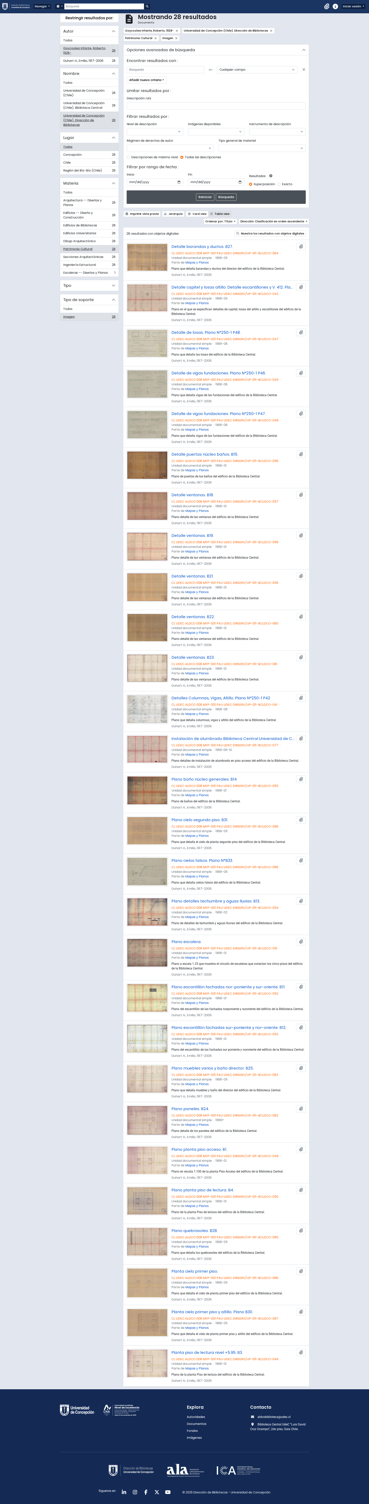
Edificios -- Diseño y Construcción (89, 215)
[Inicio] (17, 6)
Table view (222, 214)
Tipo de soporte (78, 299)
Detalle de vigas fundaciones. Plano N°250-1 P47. (218, 413)
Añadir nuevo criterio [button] (145, 80)
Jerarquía (175, 214)
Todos (67, 40)
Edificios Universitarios (89, 234)
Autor (68, 31)
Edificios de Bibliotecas (89, 226)
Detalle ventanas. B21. (192, 576)
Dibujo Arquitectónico (89, 242)
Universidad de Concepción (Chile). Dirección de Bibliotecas (89, 120)
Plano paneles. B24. (190, 1108)
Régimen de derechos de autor (150, 140)
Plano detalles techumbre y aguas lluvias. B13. (215, 901)
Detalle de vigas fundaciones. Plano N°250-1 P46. (218, 373)
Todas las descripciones (203, 157)
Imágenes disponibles (204, 124)
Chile (89, 163)
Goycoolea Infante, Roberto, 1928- (89, 50)
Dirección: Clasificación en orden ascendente (272, 221)
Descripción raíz (139, 98)
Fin (190, 174)
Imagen (89, 318)
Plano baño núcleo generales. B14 (204, 779)
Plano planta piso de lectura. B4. (202, 1190)
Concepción (89, 155)
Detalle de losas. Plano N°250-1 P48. (206, 332)
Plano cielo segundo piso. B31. (199, 820)
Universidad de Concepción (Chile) (89, 92)
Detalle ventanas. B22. (193, 616)
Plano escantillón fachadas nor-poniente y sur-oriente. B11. (228, 987)
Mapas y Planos (197, 262)
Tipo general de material (237, 140)
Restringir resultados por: (89, 18)
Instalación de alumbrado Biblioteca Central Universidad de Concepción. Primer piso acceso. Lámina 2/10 (233, 738)
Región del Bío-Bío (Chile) (89, 171)
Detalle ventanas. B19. (192, 535)
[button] (327, 6)
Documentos (196, 1424)
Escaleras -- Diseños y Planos (89, 273)
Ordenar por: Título (219, 221)
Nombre (71, 73)
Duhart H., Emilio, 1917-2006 (89, 62)
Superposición (264, 184)
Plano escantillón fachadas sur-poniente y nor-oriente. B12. (228, 1027)
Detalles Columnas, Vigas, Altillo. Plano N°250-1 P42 (220, 698)
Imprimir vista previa (144, 214)
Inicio (130, 174)
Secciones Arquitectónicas (89, 258)
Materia (70, 183)
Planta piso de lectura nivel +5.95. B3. (207, 1352)
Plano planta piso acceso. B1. (199, 1149)
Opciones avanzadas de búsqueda (161, 50)
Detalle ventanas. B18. (192, 495)
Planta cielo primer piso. (194, 1271)
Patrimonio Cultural (89, 250)
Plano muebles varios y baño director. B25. (212, 1068)
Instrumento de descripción (270, 124)
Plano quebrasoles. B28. (194, 1230)
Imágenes (194, 1437)
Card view (199, 214)
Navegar (41, 6)
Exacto (287, 184)
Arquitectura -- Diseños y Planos (89, 202)
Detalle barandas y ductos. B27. (202, 246)
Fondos (192, 1431)
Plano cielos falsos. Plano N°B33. (202, 860)
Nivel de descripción (142, 124)
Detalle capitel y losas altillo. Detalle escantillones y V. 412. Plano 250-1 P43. (233, 287)
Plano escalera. (186, 941)
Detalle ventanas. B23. (192, 657)
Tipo (67, 285)
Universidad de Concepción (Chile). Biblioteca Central (89, 105)
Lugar (68, 137)
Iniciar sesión (352, 6)
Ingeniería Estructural (89, 266)
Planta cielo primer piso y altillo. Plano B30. (212, 1312)
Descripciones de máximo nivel (154, 157)
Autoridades (196, 1417)
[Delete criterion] (304, 69)
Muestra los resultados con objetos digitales (272, 233)
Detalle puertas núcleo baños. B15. (204, 454)
